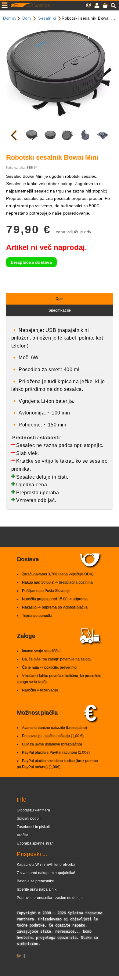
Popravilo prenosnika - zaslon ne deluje (50, 898)
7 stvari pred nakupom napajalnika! (46, 873)
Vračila (22, 835)
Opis (59, 299)
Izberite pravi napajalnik (36, 889)
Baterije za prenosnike (35, 881)
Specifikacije (60, 310)
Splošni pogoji (29, 818)
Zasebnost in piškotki (34, 827)
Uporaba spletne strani (36, 843)
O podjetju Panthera (33, 810)
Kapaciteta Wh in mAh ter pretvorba (46, 864)
